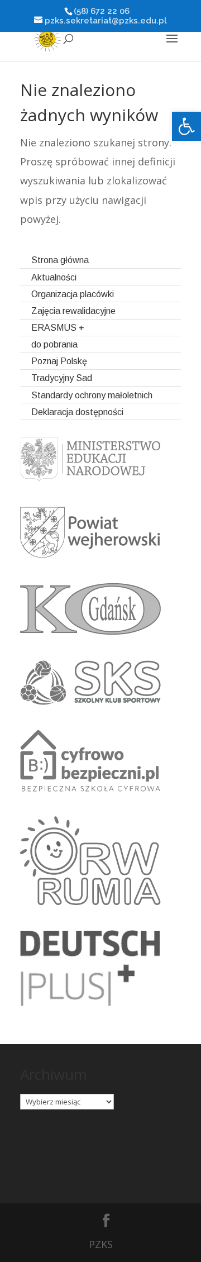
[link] (186, 126)
